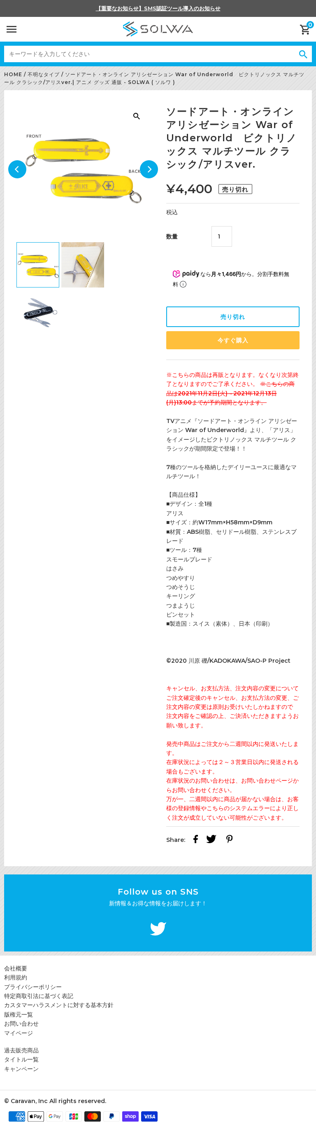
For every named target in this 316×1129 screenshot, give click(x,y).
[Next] (149, 169)
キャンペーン (21, 1069)
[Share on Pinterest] (229, 840)
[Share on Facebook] (195, 840)
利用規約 (15, 977)
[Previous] (17, 169)
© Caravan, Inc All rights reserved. (55, 1101)
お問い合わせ (21, 1023)
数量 (172, 236)
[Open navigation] (11, 29)
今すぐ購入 (233, 340)
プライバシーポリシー (33, 987)
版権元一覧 (18, 1014)
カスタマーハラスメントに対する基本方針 (59, 1005)
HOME (13, 74)
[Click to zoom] (137, 116)
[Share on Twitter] (211, 840)
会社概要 (15, 968)
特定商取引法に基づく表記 (38, 996)
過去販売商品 (21, 1050)
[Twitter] (158, 930)
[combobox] (149, 54)
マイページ (18, 1033)
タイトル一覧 (21, 1059)
